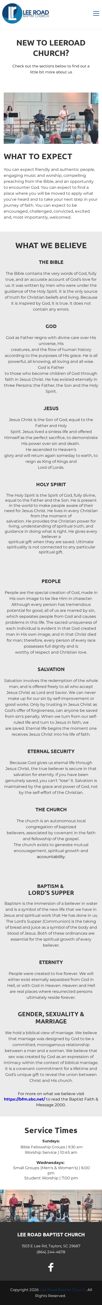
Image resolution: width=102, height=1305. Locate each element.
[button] (96, 13)
